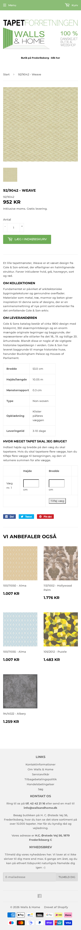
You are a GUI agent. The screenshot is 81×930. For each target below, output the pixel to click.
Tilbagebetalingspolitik (41, 779)
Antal (7, 219)
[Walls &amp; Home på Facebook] (39, 896)
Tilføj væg (57, 500)
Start (6, 74)
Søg (40, 789)
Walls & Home (30, 907)
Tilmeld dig (67, 877)
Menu (12, 5)
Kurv (74, 5)
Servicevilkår (40, 774)
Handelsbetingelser (40, 784)
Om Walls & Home (40, 769)
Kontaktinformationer (40, 764)
